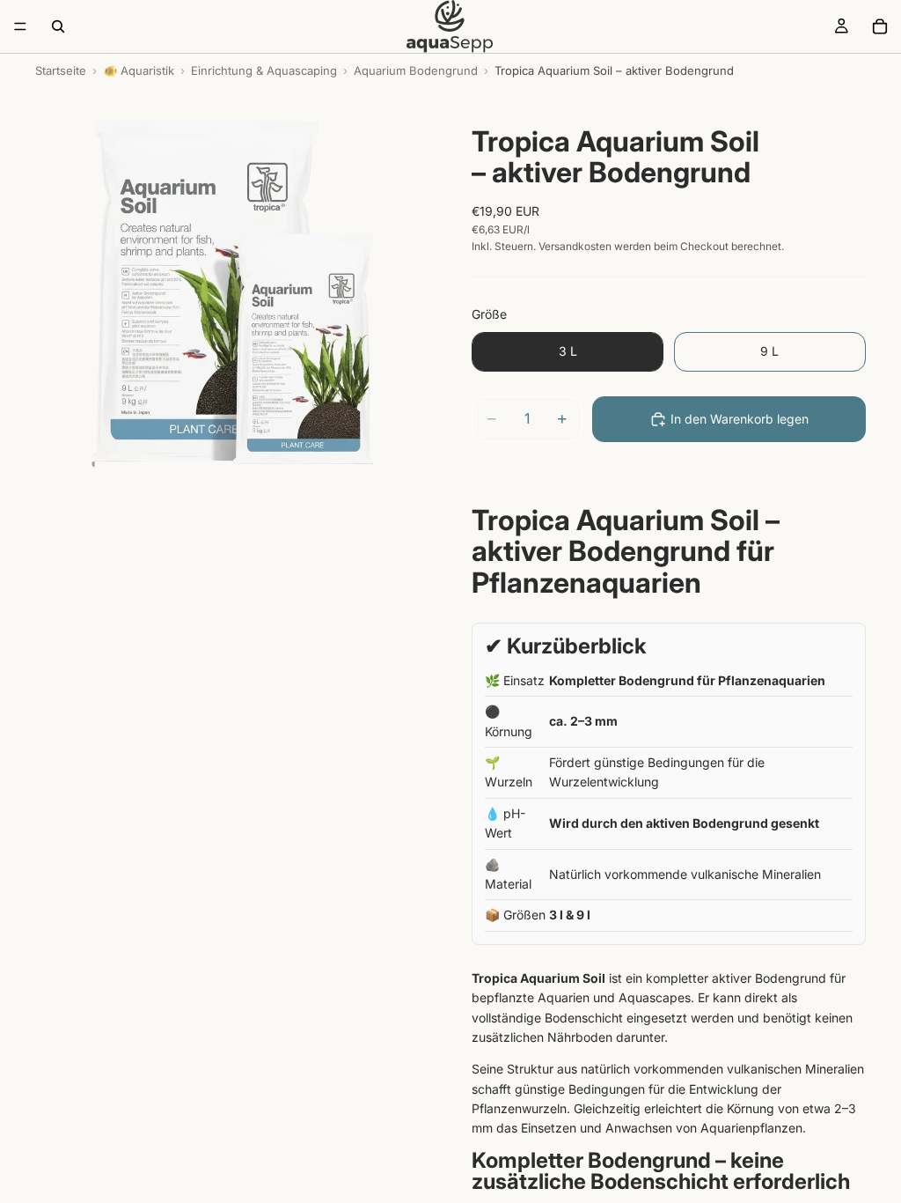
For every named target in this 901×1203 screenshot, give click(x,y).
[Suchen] (58, 26)
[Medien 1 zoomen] (232, 302)
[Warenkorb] (880, 26)
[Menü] (20, 26)
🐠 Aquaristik (138, 70)
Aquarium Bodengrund (416, 70)
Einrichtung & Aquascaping (264, 70)
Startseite (60, 70)
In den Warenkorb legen (739, 418)
